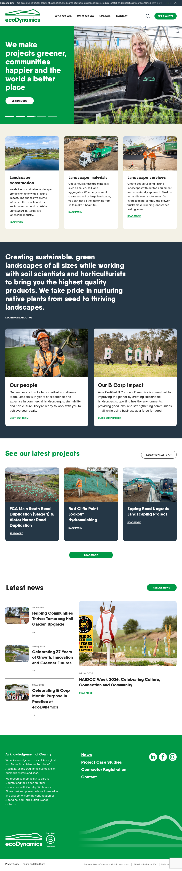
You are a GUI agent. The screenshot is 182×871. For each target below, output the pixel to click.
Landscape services (146, 177)
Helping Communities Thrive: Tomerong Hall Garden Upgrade (52, 618)
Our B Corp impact (120, 385)
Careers (105, 16)
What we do (85, 16)
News (86, 754)
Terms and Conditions (34, 864)
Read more (16, 222)
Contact (121, 16)
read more (85, 693)
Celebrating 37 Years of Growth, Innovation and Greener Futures (52, 657)
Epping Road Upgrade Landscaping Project (148, 511)
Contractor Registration (103, 769)
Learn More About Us (18, 318)
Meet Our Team (19, 418)
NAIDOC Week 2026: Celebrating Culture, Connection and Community (119, 682)
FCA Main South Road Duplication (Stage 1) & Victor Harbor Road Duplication (32, 517)
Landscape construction (22, 180)
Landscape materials (88, 177)
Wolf (155, 864)
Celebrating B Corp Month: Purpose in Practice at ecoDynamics (51, 699)
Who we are (63, 16)
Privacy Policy (12, 864)
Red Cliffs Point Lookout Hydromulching (83, 514)
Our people (23, 385)
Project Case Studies (101, 762)
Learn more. (107, 2)
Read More (75, 212)
